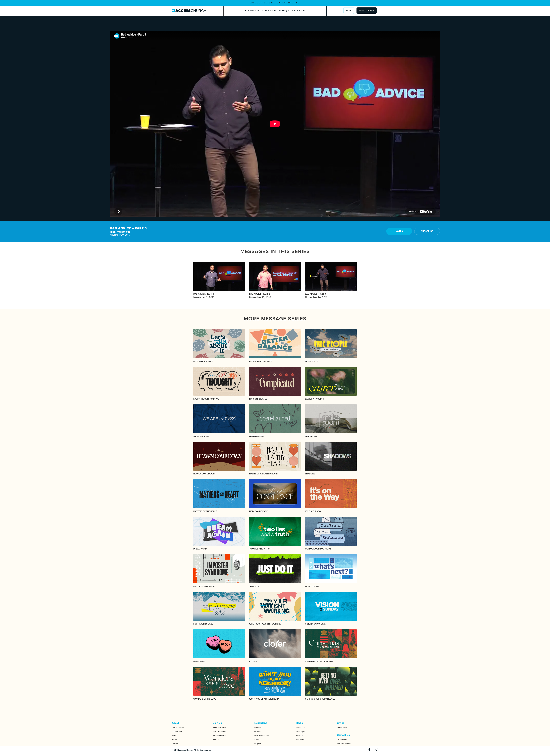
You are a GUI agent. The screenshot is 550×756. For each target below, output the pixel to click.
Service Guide (219, 735)
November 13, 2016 (260, 296)
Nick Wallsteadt (120, 231)
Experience (250, 11)
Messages (284, 11)
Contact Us (342, 739)
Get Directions (219, 731)
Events (216, 739)
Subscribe (427, 231)
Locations (297, 11)
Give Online (342, 727)
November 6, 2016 (203, 296)
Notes (399, 231)
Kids (174, 735)
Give (348, 10)
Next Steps (267, 11)
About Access (178, 727)
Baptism (257, 727)
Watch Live (300, 727)
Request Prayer (344, 743)
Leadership (177, 731)
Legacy (257, 743)
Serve (257, 739)
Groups (257, 731)
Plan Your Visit (366, 10)
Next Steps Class (261, 735)
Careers (175, 743)
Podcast (299, 735)
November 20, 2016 (316, 296)
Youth (174, 739)
